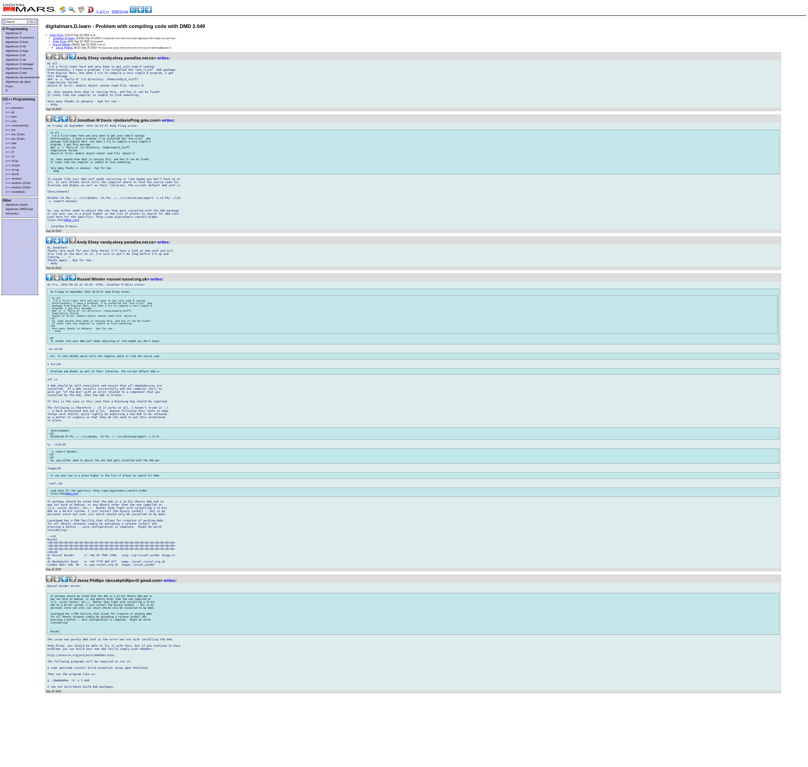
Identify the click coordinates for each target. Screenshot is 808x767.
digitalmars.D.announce (20, 37)
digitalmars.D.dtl (15, 55)
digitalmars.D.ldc (16, 46)
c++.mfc (11, 147)
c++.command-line (17, 125)
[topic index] (133, 11)
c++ (8, 103)
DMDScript (120, 11)
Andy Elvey (57, 35)
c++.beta (11, 116)
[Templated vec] (140, 11)
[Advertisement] (15, 229)
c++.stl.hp (12, 160)
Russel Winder (61, 44)
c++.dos (11, 130)
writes (163, 58)
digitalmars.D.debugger (20, 64)
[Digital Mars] (62, 11)
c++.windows (14, 178)
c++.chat (11, 121)
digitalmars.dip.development (21, 77)
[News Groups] (81, 11)
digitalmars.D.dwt (16, 72)
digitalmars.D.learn (17, 42)
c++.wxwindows (15, 191)
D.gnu (9, 86)
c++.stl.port (13, 165)
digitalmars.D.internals (19, 68)
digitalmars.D (14, 33)
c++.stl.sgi (12, 169)
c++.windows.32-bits (18, 187)
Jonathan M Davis (64, 38)
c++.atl (10, 112)
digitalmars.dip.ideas (18, 81)
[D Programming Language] (90, 11)
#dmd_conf (71, 220)
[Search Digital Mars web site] (72, 11)
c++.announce (14, 107)
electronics (12, 213)
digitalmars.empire (17, 204)
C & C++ (102, 11)
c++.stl (10, 156)
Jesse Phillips (64, 47)
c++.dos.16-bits (15, 134)
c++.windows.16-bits (18, 183)
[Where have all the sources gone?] (148, 11)
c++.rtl (10, 152)
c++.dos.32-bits (15, 138)
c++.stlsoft (12, 174)
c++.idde (11, 143)
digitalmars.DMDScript (19, 209)
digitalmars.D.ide (16, 59)
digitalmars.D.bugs (17, 50)
